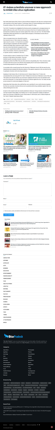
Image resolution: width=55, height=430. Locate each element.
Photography (6, 291)
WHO (8, 103)
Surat (33, 397)
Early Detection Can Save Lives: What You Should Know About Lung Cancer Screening (27, 164)
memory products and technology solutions (40, 392)
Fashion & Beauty (7, 276)
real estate (45, 394)
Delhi (22, 385)
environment (14, 390)
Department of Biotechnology (31, 385)
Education (6, 271)
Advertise (11, 425)
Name (5, 198)
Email (5, 204)
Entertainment (7, 273)
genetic (40, 99)
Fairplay (20, 390)
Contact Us (17, 425)
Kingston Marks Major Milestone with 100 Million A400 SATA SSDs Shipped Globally (30, 239)
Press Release (6, 296)
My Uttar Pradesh (9, 428)
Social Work (6, 304)
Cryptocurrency (44, 383)
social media (16, 397)
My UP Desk (9, 13)
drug (33, 99)
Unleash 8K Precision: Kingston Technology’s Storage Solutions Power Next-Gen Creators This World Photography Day (29, 228)
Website (30, 204)
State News (6, 309)
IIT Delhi (36, 390)
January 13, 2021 (18, 13)
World (5, 322)
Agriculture (6, 258)
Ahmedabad (6, 383)
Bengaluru (28, 383)
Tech (4, 312)
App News (5, 260)
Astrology (6, 263)
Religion (5, 299)
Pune (40, 394)
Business (5, 268)
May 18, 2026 (6, 151)
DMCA (23, 425)
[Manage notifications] (52, 427)
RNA (5, 103)
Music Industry (16, 394)
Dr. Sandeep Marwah (27, 387)
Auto (4, 265)
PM (36, 394)
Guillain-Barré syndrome (9, 101)
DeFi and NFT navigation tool (13, 385)
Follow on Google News (31, 425)
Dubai (38, 387)
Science (5, 302)
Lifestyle (5, 286)
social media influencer (25, 397)
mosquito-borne (26, 101)
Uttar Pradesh (7, 320)
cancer (8, 99)
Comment (6, 181)
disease (28, 99)
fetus (36, 99)
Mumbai (9, 394)
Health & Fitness (26, 13)
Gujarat (25, 390)
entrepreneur (7, 390)
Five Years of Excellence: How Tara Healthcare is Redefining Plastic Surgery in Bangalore (40, 54)
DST (34, 387)
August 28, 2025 (23, 167)
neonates (34, 101)
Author (23, 383)
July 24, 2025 (39, 168)
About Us (5, 425)
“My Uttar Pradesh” (7, 341)
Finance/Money (7, 278)
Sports (5, 307)
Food (4, 281)
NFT (22, 394)
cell (12, 99)
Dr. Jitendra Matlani (17, 387)
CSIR (50, 383)
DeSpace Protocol (43, 385)
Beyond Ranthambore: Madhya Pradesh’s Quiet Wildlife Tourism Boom (27, 233)
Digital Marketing (7, 387)
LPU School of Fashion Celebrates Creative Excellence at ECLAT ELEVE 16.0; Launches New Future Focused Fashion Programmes (30, 245)
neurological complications (43, 101)
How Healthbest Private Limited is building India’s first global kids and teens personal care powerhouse (40, 44)
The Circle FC (7, 399)
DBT (5, 385)
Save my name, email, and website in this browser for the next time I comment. (22, 211)
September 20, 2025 (7, 167)
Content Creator (35, 383)
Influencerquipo (7, 392)
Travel (5, 314)
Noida (25, 394)
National (5, 289)
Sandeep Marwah (7, 397)
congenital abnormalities (19, 99)
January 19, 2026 (32, 151)
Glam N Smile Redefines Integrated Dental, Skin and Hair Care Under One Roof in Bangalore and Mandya (41, 49)
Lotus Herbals (26, 392)
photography (31, 394)
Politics (5, 294)
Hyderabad (30, 390)
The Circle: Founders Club (41, 397)
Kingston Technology (17, 392)
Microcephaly (19, 101)
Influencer (42, 390)
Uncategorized (7, 317)
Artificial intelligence (15, 383)
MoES (5, 394)
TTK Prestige (14, 399)
